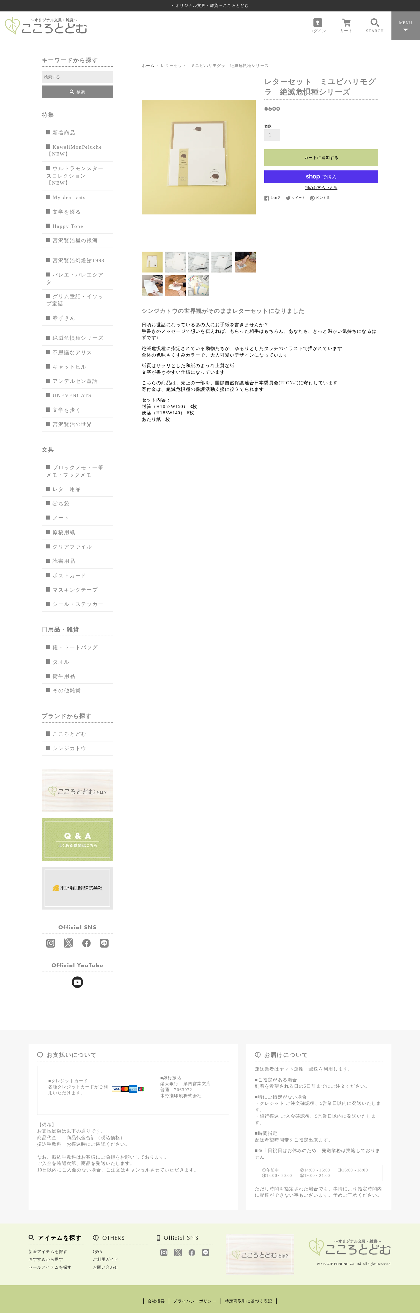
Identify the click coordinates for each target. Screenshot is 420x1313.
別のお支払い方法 (321, 188)
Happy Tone (68, 226)
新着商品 (64, 133)
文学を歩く (67, 410)
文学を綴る (67, 212)
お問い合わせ (106, 1267)
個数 (268, 126)
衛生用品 (64, 676)
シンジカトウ (70, 748)
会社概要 (156, 1301)
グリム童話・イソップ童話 (75, 300)
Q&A (98, 1252)
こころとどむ (70, 734)
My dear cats (69, 197)
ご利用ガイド (106, 1259)
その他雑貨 (67, 690)
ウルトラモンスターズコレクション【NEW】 (75, 176)
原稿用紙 (64, 532)
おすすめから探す (46, 1259)
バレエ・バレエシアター (75, 278)
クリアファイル (72, 547)
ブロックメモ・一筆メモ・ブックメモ (75, 471)
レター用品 (67, 489)
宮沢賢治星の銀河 (75, 240)
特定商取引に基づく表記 (248, 1301)
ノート (61, 518)
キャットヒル (70, 367)
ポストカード (70, 575)
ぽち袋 (61, 503)
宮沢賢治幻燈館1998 (79, 260)
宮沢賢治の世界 (72, 424)
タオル (61, 662)
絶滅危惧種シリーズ (78, 338)
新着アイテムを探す (48, 1252)
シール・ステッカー (78, 604)
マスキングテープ (75, 590)
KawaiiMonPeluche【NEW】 (74, 150)
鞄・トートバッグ (75, 647)
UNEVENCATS (72, 395)
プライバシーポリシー (194, 1301)
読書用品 (64, 561)
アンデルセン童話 (75, 381)
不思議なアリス (72, 352)
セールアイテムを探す (50, 1267)
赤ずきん (64, 318)
